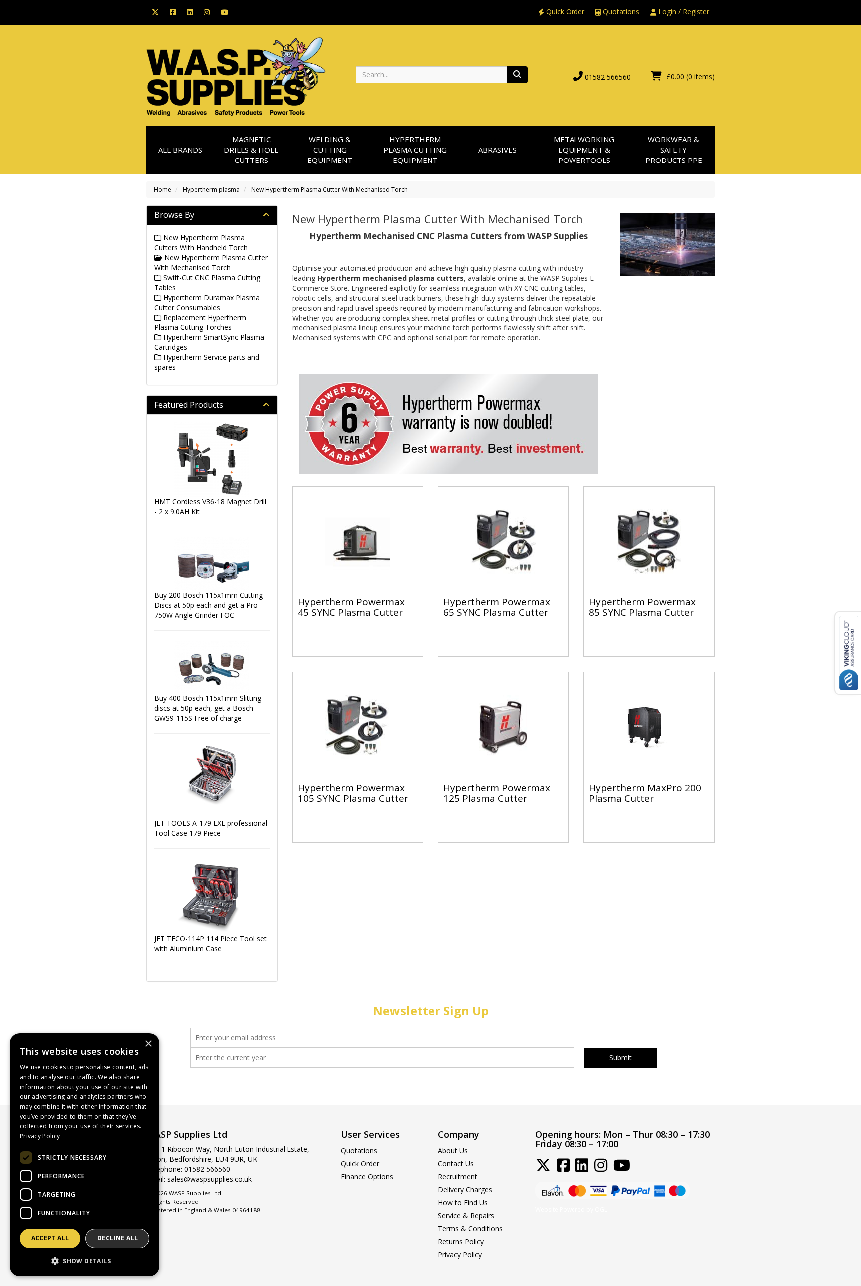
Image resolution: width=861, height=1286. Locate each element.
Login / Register (682, 11)
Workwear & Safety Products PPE (673, 149)
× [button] (148, 1044)
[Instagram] (206, 11)
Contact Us (456, 1163)
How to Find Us (463, 1202)
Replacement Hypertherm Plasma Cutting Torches (200, 322)
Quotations (620, 11)
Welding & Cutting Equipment (329, 149)
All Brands (180, 150)
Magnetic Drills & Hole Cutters (251, 149)
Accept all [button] (50, 1238)
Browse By (174, 214)
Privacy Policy (460, 1254)
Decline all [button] (117, 1238)
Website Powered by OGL (571, 1209)
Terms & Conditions (470, 1228)
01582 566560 (608, 77)
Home (162, 189)
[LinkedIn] (189, 11)
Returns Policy (461, 1241)
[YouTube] (224, 11)
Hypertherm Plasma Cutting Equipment (415, 149)
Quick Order (564, 11)
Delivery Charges (465, 1189)
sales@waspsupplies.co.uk (209, 1179)
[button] (84, 1260)
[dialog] (84, 1154)
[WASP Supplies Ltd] (236, 76)
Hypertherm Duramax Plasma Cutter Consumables (207, 302)
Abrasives (497, 150)
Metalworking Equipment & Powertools (584, 149)
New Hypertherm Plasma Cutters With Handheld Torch (201, 242)
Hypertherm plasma (211, 189)
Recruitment (457, 1176)
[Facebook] (172, 11)
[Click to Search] (517, 74)
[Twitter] (155, 11)
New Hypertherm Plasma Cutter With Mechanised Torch (329, 189)
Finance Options (367, 1176)
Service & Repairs (466, 1215)
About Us (453, 1150)
